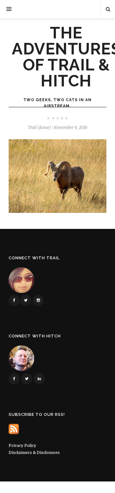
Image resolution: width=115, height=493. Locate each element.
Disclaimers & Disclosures (34, 452)
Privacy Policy (22, 445)
